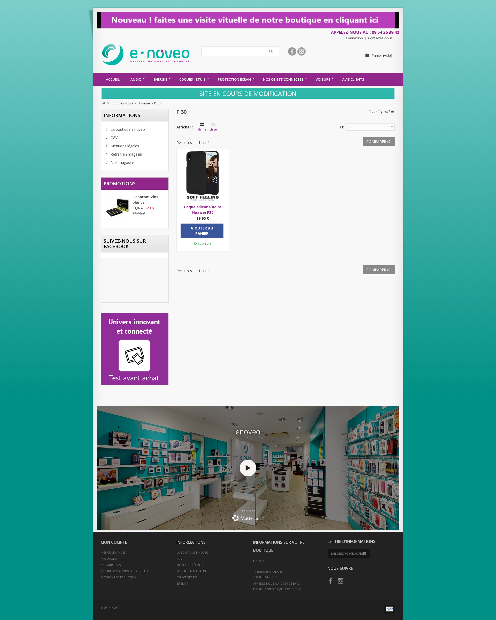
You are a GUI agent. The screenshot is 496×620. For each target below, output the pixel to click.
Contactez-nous (380, 38)
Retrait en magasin (126, 154)
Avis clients (353, 79)
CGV (114, 137)
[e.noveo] (149, 55)
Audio (135, 79)
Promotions (120, 183)
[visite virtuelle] (248, 20)
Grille (202, 129)
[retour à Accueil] (103, 103)
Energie (160, 79)
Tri (342, 127)
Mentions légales (124, 145)
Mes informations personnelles (125, 571)
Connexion (354, 38)
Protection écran (234, 79)
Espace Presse (186, 577)
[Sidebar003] (135, 349)
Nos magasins (122, 162)
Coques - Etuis (192, 79)
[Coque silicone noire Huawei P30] (203, 175)
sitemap (182, 583)
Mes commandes (113, 552)
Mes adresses (111, 565)
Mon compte (114, 542)
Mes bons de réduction (118, 577)
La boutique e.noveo (127, 129)
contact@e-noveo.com (283, 589)
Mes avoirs (109, 559)
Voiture (323, 79)
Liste (213, 129)
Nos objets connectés (283, 79)
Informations (122, 115)
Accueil (113, 79)
